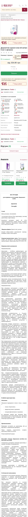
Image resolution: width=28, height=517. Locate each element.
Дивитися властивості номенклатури (10, 134)
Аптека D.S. (3, 15)
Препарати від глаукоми (7, 18)
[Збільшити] (16, 69)
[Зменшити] (12, 69)
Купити (15, 73)
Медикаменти (12, 15)
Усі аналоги (23, 159)
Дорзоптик (16, 115)
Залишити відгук (14, 151)
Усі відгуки (23, 146)
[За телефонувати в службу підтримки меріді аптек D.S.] (20, 6)
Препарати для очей (6, 16)
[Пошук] (24, 10)
